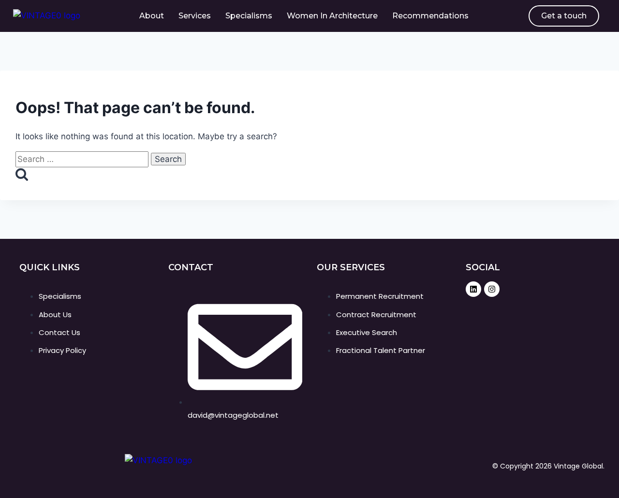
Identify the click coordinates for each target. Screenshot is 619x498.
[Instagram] (492, 289)
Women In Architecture (332, 15)
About (151, 15)
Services (194, 15)
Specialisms (248, 15)
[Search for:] (83, 159)
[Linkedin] (473, 289)
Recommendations (430, 15)
